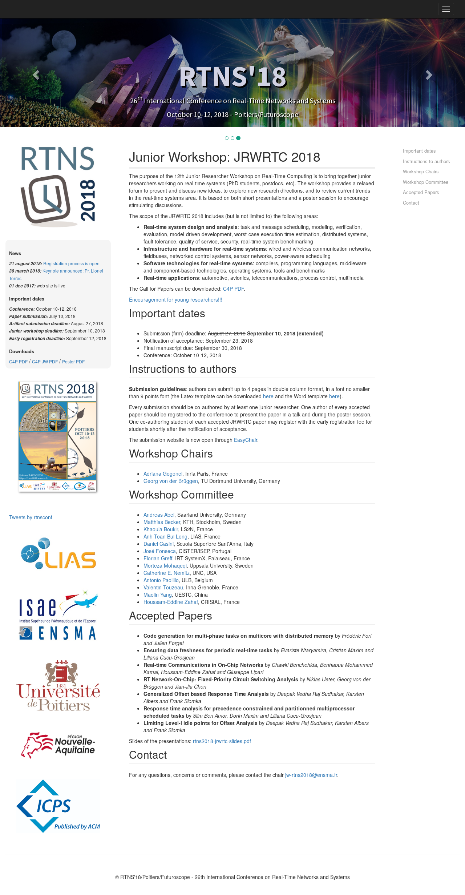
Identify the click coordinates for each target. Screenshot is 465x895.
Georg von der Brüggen (170, 480)
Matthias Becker (161, 521)
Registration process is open (71, 263)
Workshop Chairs (421, 171)
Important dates (419, 150)
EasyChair (245, 439)
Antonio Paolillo (161, 580)
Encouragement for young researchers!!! (175, 299)
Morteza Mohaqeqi (165, 565)
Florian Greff (157, 558)
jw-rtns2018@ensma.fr (311, 774)
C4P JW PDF (45, 361)
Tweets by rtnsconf (30, 517)
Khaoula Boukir (160, 529)
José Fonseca (159, 551)
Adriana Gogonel (162, 473)
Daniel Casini (158, 543)
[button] (35, 72)
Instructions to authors (426, 161)
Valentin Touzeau (163, 587)
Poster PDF (73, 361)
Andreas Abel (158, 514)
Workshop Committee (425, 181)
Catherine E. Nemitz (166, 572)
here (268, 396)
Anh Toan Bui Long (165, 536)
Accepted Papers (421, 192)
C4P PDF (18, 361)
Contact (411, 202)
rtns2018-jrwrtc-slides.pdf (222, 741)
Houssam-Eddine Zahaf (170, 601)
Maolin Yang (157, 594)
